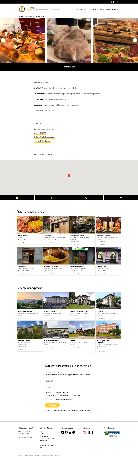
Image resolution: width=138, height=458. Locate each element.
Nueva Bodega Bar (77, 266)
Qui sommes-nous (112, 9)
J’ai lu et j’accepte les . (59, 399)
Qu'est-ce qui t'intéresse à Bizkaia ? (57, 392)
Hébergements (65, 395)
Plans (102, 9)
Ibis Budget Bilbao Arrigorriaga (103, 341)
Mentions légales (40, 455)
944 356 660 (27, 437)
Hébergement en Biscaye (45, 433)
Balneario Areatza (50, 311)
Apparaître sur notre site (47, 446)
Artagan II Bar (101, 266)
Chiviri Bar (22, 266)
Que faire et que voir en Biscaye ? (47, 439)
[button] (3, 40)
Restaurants (51, 395)
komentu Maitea (24, 341)
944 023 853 (41, 133)
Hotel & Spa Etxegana (25, 311)
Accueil (20, 16)
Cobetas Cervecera (51, 266)
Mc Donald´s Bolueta (104, 235)
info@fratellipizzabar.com (46, 137)
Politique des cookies (52, 455)
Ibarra (72, 341)
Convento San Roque (51, 341)
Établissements (93, 9)
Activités (77, 395)
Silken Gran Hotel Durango (79, 311)
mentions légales (66, 399)
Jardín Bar (47, 235)
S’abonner (52, 405)
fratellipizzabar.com (43, 141)
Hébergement (81, 9)
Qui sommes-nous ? (46, 443)
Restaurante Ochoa (77, 235)
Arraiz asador (23, 235)
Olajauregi (100, 311)
